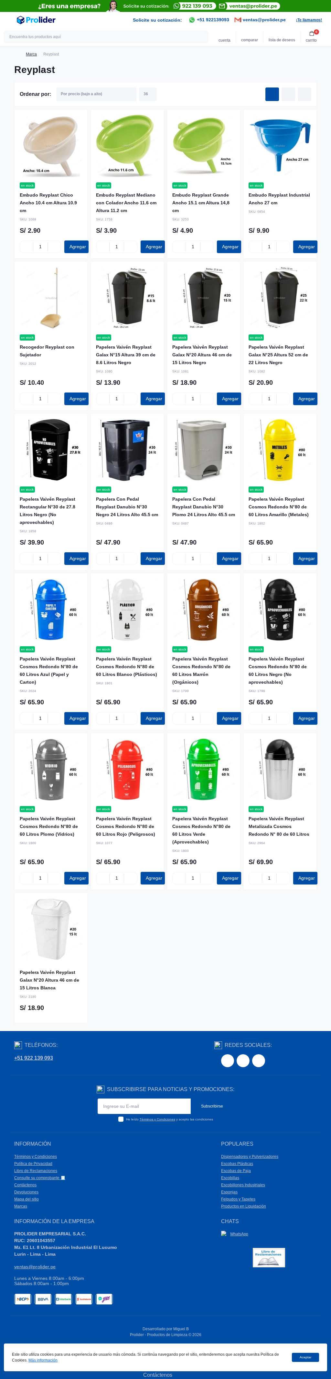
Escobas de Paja (236, 1171)
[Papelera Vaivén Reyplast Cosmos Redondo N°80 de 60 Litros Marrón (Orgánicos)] (203, 609)
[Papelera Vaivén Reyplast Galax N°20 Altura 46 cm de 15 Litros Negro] (203, 298)
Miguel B (181, 1329)
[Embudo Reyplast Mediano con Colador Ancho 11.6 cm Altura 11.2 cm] (127, 146)
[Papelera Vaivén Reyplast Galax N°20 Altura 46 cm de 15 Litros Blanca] (51, 929)
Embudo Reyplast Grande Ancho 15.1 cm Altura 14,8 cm (201, 202)
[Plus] (54, 246)
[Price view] (304, 94)
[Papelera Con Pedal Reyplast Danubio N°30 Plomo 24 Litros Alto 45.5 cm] (203, 450)
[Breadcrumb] (16, 54)
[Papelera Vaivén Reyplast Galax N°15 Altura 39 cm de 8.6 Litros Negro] (127, 298)
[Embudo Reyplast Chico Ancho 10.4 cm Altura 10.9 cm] (51, 146)
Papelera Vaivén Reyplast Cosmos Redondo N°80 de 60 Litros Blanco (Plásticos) (126, 666)
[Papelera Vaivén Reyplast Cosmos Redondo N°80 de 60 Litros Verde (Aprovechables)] (203, 769)
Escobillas (230, 1178)
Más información (43, 1360)
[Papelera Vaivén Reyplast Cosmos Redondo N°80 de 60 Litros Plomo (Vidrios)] (51, 769)
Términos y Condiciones (157, 1119)
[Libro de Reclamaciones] (269, 1257)
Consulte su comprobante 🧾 (39, 1178)
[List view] (288, 94)
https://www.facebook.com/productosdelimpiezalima (227, 1060)
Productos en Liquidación (243, 1206)
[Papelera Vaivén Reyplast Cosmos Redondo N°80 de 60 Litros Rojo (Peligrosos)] (127, 769)
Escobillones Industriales (243, 1185)
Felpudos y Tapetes (238, 1199)
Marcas (20, 1206)
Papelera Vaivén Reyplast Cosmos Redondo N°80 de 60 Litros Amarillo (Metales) (279, 506)
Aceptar (305, 1357)
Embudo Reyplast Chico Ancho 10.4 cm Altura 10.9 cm (48, 202)
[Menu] (8, 20)
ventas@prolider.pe (263, 19)
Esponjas (229, 1192)
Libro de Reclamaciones (35, 1171)
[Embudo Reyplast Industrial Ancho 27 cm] (280, 146)
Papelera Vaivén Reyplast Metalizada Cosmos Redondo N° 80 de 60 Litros (279, 826)
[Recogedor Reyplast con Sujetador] (51, 298)
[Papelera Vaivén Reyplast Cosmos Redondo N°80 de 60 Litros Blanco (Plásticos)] (127, 609)
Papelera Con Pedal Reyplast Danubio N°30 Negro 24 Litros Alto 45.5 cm (127, 506)
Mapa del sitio (26, 1199)
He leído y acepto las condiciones (169, 1119)
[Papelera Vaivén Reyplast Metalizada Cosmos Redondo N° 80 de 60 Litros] (280, 769)
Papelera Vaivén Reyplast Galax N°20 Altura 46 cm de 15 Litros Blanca (49, 980)
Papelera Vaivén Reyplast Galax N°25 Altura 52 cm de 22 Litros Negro (278, 354)
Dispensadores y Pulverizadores (249, 1156)
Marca (31, 54)
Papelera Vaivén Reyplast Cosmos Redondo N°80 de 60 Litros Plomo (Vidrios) (49, 826)
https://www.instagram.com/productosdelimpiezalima (243, 1060)
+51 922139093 (212, 19)
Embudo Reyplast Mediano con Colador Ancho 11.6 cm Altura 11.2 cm (126, 202)
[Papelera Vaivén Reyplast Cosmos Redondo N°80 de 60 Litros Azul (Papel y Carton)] (51, 609)
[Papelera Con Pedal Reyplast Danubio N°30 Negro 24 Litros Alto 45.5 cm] (127, 450)
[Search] (202, 37)
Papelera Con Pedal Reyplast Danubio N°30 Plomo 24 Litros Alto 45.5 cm (203, 506)
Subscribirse (212, 1106)
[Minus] (26, 246)
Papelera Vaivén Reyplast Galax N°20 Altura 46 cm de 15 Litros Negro (202, 354)
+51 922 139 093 (33, 1058)
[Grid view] (272, 94)
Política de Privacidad (33, 1163)
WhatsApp (239, 1234)
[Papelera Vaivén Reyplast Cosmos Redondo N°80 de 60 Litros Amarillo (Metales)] (280, 450)
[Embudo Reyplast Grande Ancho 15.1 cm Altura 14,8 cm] (203, 146)
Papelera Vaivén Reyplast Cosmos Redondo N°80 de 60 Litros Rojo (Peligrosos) (125, 826)
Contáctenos (25, 1185)
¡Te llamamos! (309, 20)
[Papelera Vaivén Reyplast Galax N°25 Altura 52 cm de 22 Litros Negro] (280, 298)
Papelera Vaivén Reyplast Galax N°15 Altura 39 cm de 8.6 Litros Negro (125, 354)
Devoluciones (26, 1192)
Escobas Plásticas (237, 1163)
